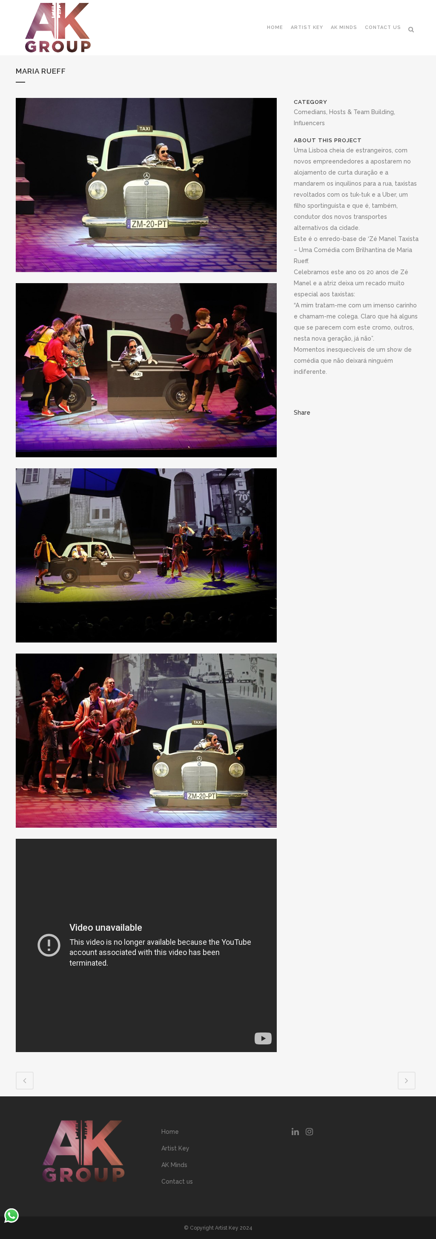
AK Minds (174, 1165)
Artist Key (175, 1148)
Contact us (177, 1181)
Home (170, 1131)
